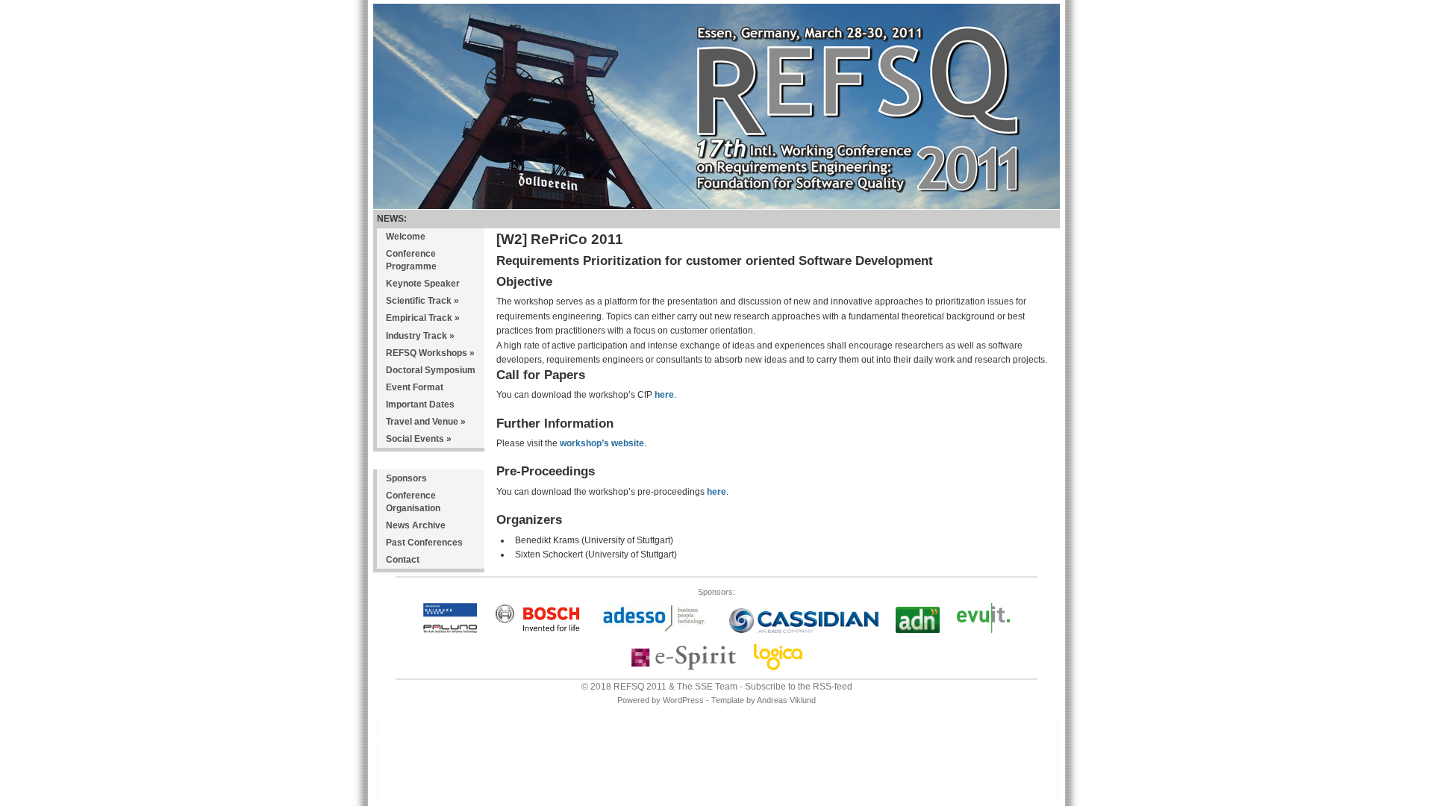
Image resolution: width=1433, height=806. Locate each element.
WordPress (683, 700)
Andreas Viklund (786, 700)
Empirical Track (423, 318)
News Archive (416, 525)
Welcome (405, 236)
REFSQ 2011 (640, 686)
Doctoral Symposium (430, 370)
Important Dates (420, 404)
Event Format (414, 387)
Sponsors (406, 478)
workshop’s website (602, 443)
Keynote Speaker (423, 283)
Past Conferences (424, 542)
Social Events (419, 439)
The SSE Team (707, 686)
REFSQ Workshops (430, 353)
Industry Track (420, 336)
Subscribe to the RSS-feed (798, 686)
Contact (402, 559)
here (664, 395)
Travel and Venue (426, 421)
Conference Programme (411, 260)
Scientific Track (422, 301)
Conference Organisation (413, 501)
